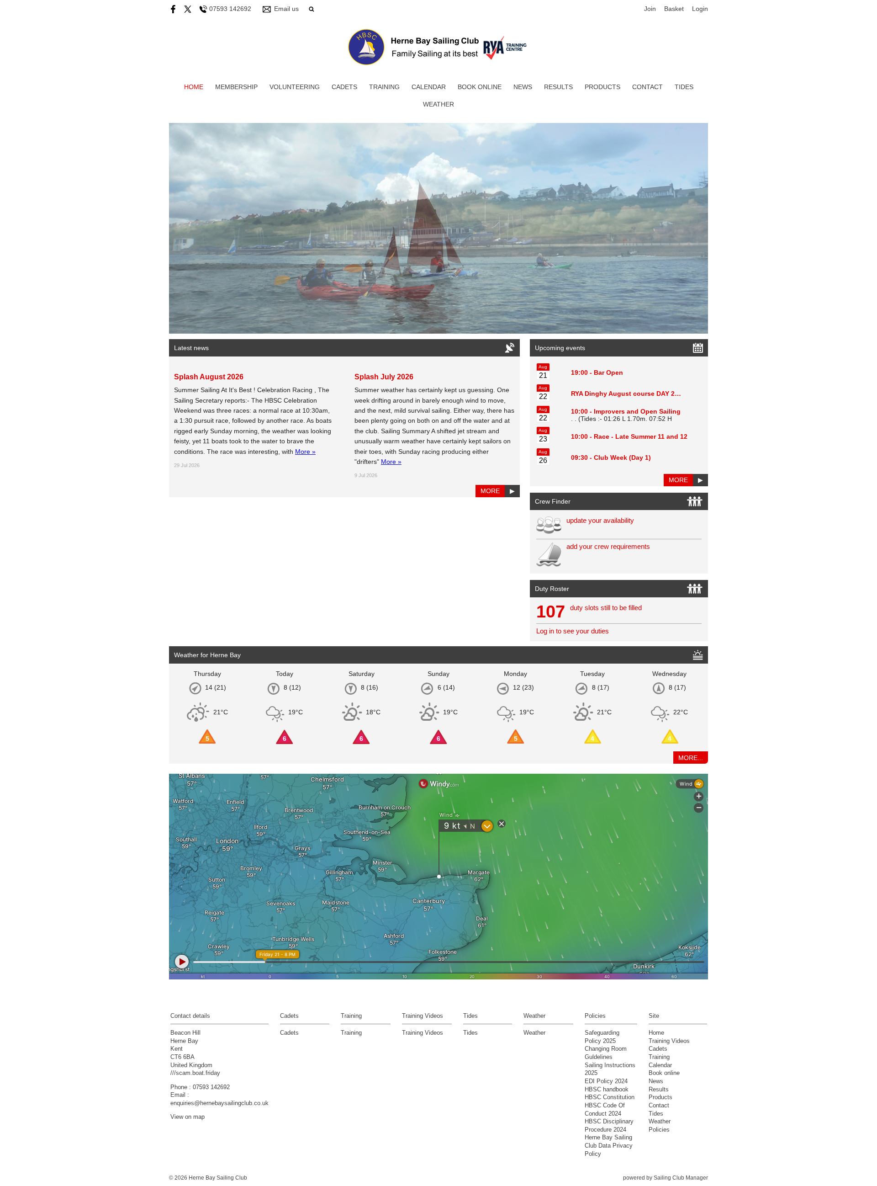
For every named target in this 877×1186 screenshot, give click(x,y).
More (490, 491)
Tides (684, 86)
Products (602, 86)
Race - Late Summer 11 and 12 (640, 436)
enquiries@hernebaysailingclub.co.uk (219, 1103)
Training (384, 86)
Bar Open (608, 372)
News (522, 86)
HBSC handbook (607, 1089)
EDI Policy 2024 (606, 1081)
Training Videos (422, 1033)
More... (690, 757)
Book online (480, 86)
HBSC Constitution (609, 1097)
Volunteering (294, 86)
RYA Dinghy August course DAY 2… (626, 393)
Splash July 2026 (383, 376)
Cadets (344, 86)
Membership (236, 86)
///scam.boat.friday (195, 1073)
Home (193, 86)
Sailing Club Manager (681, 1178)
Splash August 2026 (208, 376)
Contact (647, 86)
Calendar (429, 86)
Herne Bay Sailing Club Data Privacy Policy (609, 1145)
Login (700, 8)
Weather (438, 104)
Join (650, 8)
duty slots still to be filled (606, 608)
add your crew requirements (608, 546)
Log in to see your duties (572, 631)
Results (558, 86)
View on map (187, 1117)
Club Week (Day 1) (622, 457)
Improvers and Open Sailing (637, 411)
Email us (286, 8)
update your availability (600, 520)
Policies (659, 1130)
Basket (674, 8)
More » (305, 451)
